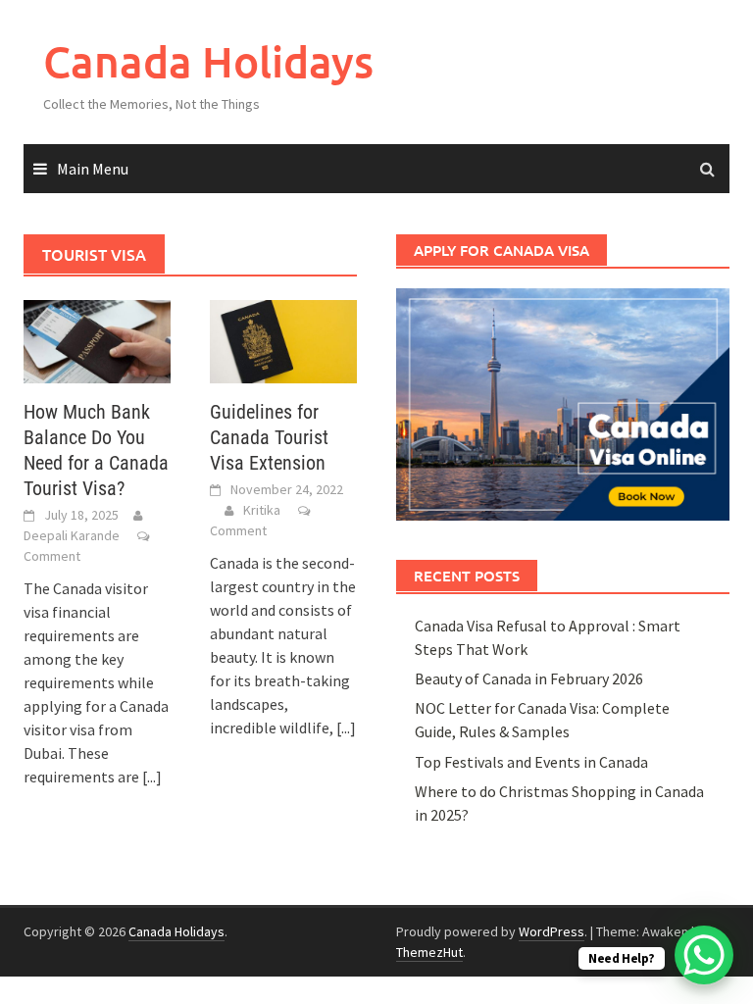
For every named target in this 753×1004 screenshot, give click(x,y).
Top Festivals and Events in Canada (531, 762)
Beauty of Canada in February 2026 (529, 678)
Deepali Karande (72, 535)
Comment (52, 556)
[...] (152, 776)
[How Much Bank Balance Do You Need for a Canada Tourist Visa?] (97, 339)
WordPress (551, 931)
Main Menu (92, 168)
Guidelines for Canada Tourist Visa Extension (269, 437)
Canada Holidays (208, 61)
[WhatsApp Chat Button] (704, 955)
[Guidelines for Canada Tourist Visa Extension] (283, 339)
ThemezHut (429, 952)
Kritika (261, 510)
